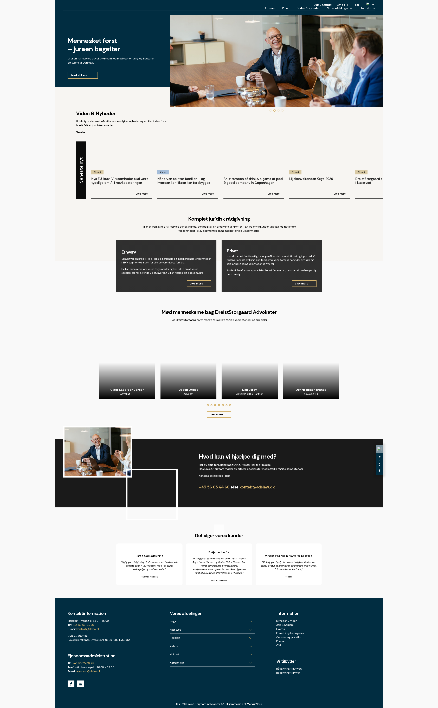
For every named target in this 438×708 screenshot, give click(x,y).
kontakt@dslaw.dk (257, 487)
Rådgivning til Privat (288, 673)
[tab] (208, 405)
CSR (278, 645)
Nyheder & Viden (286, 621)
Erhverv (270, 8)
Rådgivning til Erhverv (289, 668)
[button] (270, 110)
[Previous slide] (368, 137)
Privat (286, 8)
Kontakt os (367, 8)
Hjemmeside (235, 704)
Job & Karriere (285, 625)
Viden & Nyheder (308, 8)
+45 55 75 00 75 (83, 663)
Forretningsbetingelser (290, 633)
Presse (280, 641)
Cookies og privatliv (288, 637)
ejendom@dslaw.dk (88, 671)
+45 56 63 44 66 (214, 487)
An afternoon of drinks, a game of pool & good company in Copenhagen (253, 180)
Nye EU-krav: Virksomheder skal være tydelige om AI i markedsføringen (119, 180)
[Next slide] (378, 137)
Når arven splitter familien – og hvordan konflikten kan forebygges (183, 180)
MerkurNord (254, 704)
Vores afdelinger (337, 8)
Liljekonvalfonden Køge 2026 (311, 178)
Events (280, 629)
